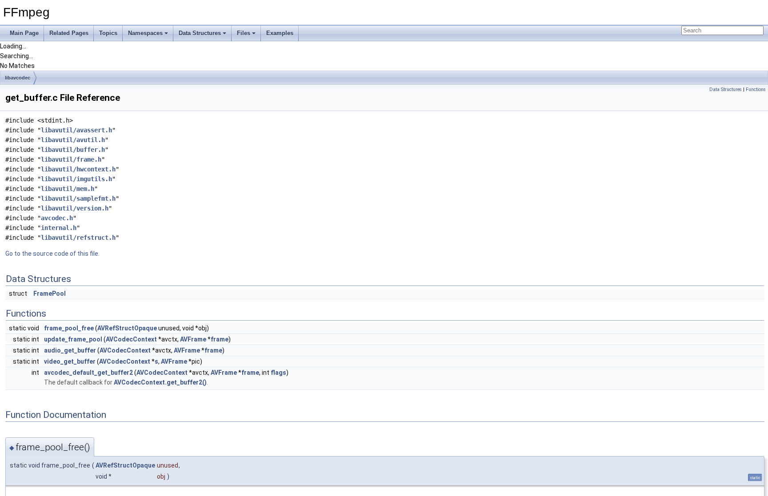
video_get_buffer (70, 361)
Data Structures (200, 33)
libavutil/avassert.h (76, 130)
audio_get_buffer (70, 350)
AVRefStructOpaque (127, 328)
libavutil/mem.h (67, 188)
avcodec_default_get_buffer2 (88, 372)
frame (219, 339)
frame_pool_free (69, 328)
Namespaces (145, 33)
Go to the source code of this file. (52, 253)
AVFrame (193, 339)
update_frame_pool (73, 339)
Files (243, 33)
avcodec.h (57, 218)
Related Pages (68, 33)
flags (278, 372)
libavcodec (17, 77)
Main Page (24, 33)
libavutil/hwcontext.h (78, 169)
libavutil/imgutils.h (76, 179)
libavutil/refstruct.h (78, 237)
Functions (756, 89)
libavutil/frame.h (71, 159)
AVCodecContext (131, 339)
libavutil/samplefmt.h (78, 198)
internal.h (58, 227)
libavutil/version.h (74, 208)
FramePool (49, 293)
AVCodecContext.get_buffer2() (160, 382)
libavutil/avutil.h (73, 139)
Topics (108, 33)
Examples (279, 33)
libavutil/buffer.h (73, 149)
